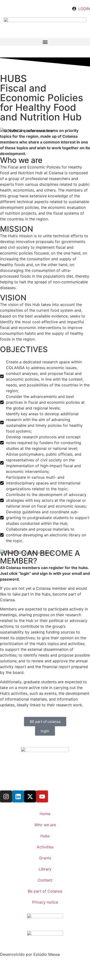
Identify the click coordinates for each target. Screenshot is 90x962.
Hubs (45, 835)
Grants (45, 858)
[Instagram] (6, 796)
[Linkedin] (18, 796)
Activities (45, 846)
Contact (45, 880)
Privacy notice (45, 902)
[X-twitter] (30, 796)
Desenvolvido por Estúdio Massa (30, 954)
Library (45, 869)
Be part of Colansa (45, 891)
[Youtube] (42, 796)
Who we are (45, 824)
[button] (45, 42)
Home (45, 813)
